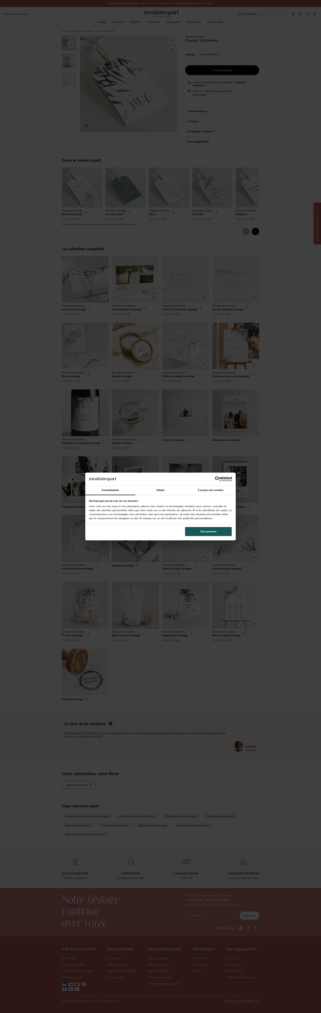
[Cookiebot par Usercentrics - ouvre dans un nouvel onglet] (217, 478)
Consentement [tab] (110, 490)
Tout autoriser (208, 531)
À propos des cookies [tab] (211, 490)
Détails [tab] (160, 490)
